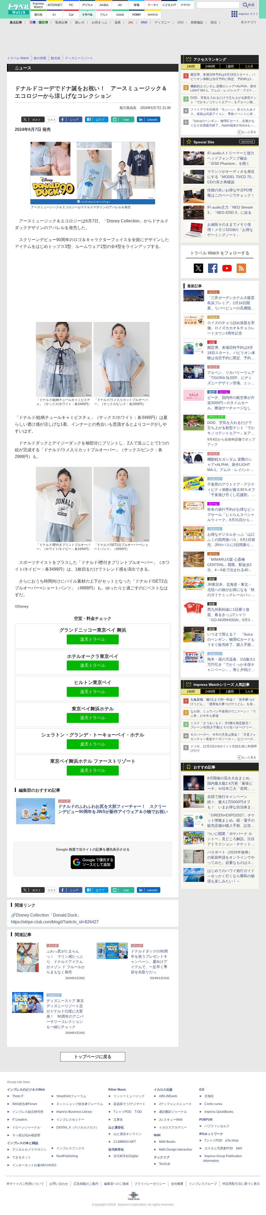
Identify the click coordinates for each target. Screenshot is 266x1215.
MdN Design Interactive (175, 1149)
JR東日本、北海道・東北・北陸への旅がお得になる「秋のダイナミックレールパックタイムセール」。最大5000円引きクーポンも (231, 594)
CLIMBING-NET (125, 1142)
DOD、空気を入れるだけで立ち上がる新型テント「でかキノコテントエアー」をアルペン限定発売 (223, 102)
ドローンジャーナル (26, 1127)
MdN (157, 1135)
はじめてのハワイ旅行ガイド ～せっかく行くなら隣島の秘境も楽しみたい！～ (231, 876)
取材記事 (61, 22)
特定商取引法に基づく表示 (241, 1184)
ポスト (36, 119)
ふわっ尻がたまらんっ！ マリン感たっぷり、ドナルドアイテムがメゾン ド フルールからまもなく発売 (65, 961)
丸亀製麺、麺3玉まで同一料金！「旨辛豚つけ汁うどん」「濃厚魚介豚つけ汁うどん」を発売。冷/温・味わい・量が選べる (222, 704)
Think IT (17, 1096)
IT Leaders (19, 1119)
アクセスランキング (210, 59)
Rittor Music (117, 1089)
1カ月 (249, 66)
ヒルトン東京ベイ (92, 682)
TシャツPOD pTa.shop (221, 1140)
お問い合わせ (58, 1184)
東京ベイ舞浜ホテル (93, 708)
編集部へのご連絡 (116, 1184)
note (126, 119)
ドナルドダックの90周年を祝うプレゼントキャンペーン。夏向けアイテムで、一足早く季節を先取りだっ (149, 961)
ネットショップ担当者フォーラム (79, 1104)
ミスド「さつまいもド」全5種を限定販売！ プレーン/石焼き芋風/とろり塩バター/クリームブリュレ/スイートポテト (222, 727)
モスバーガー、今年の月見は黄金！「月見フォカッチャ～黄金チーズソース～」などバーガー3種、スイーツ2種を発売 (223, 739)
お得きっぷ (99, 22)
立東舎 (118, 1119)
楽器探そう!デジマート (129, 1104)
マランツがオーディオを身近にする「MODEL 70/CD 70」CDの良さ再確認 (231, 176)
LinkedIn (152, 119)
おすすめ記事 (204, 767)
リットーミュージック (129, 1096)
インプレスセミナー (70, 1119)
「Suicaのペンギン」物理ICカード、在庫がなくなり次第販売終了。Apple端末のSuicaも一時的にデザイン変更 (223, 125)
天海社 (209, 1096)
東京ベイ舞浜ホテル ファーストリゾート (93, 761)
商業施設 (197, 22)
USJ (180, 22)
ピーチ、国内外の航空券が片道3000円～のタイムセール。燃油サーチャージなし (231, 402)
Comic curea (213, 1104)
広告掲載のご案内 (86, 1184)
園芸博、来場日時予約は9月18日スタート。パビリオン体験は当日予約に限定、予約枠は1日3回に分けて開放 (223, 79)
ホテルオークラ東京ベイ (92, 656)
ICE (201, 1089)
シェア (74, 119)
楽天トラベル (92, 639)
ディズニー (162, 22)
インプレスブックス (70, 1148)
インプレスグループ (203, 1184)
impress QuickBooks (218, 1112)
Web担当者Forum (24, 1104)
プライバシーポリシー (149, 1184)
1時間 (191, 66)
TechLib (164, 1164)
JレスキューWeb (171, 1119)
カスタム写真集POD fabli (223, 1148)
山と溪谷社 (116, 1127)
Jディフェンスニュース (175, 1104)
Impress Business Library (74, 1112)
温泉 (118, 22)
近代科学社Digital (126, 1156)
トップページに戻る (92, 1056)
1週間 (230, 66)
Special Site (204, 142)
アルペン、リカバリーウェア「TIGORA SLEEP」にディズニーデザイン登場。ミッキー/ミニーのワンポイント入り (231, 382)
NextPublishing (67, 1156)
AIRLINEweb (168, 1096)
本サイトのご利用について (25, 1184)
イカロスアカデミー (173, 1127)
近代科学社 (116, 1149)
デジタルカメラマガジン (29, 1149)
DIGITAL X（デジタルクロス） (77, 1127)
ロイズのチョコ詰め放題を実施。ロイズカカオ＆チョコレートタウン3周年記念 (231, 328)
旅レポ (79, 22)
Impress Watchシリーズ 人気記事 (222, 684)
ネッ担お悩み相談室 (26, 1135)
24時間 (210, 66)
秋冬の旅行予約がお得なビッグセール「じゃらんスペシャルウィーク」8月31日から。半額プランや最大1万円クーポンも (231, 519)
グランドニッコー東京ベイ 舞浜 (92, 630)
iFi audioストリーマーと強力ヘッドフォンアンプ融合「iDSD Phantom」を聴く (230, 158)
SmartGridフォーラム (71, 1096)
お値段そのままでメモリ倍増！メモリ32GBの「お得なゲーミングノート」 (230, 229)
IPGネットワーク (211, 1134)
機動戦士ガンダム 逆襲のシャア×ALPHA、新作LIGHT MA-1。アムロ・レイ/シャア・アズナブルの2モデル (223, 90)
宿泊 (213, 22)
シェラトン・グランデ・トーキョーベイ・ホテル (92, 734)
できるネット (21, 1157)
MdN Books (167, 1142)
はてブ (100, 119)
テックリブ (161, 1157)
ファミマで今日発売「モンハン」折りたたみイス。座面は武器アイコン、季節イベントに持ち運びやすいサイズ (223, 114)
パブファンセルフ (216, 1126)
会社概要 (177, 1184)
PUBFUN (205, 1119)
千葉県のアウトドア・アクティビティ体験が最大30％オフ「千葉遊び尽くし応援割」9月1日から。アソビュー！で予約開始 (231, 494)
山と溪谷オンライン (128, 1134)
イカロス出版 (163, 1089)
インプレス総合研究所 (27, 1112)
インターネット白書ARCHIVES (34, 1165)
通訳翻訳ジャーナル (173, 1112)
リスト (51, 119)
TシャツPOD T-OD (128, 1112)
